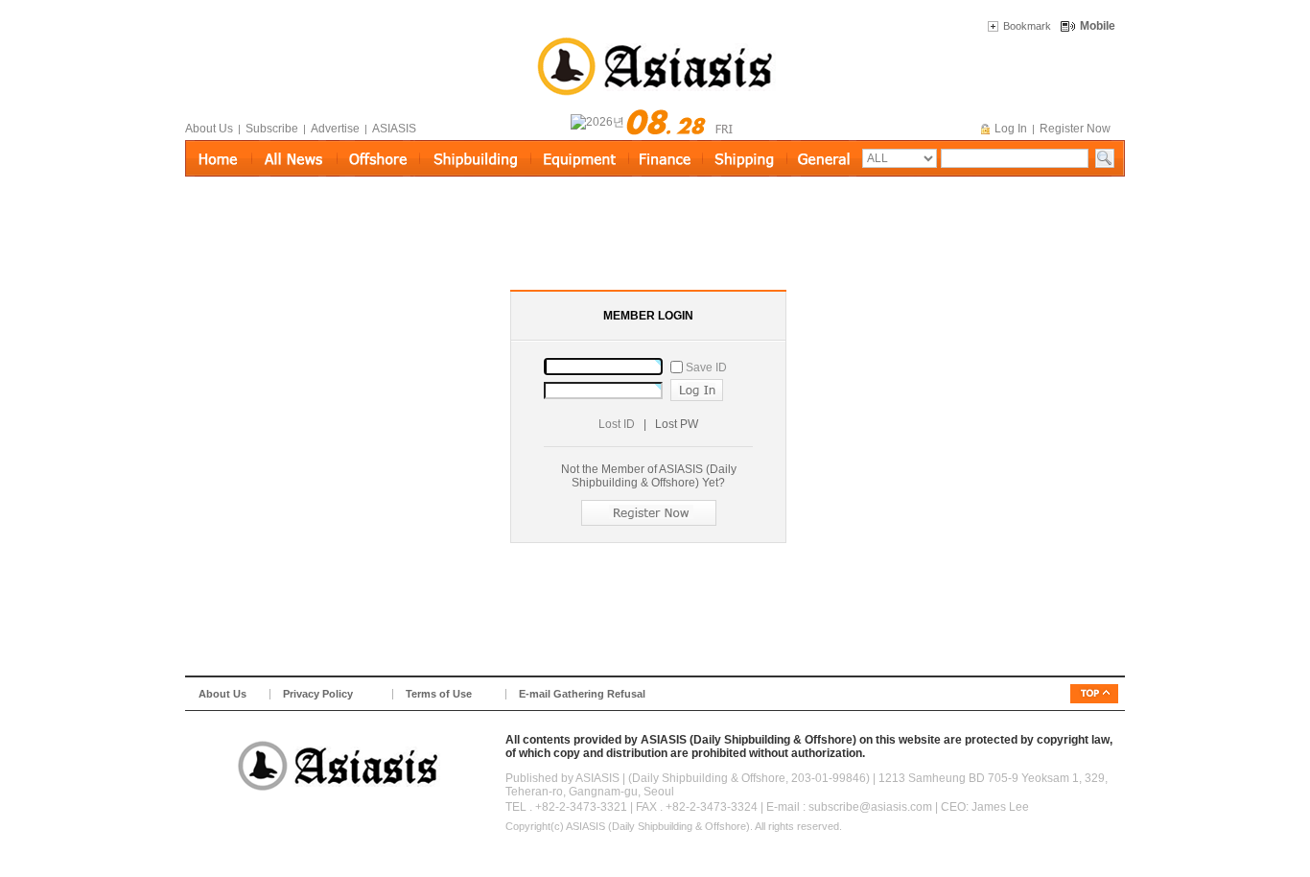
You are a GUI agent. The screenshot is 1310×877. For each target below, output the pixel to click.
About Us (209, 128)
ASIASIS (394, 128)
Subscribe (272, 128)
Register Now (1075, 128)
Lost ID (616, 424)
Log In (1010, 128)
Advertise (335, 128)
